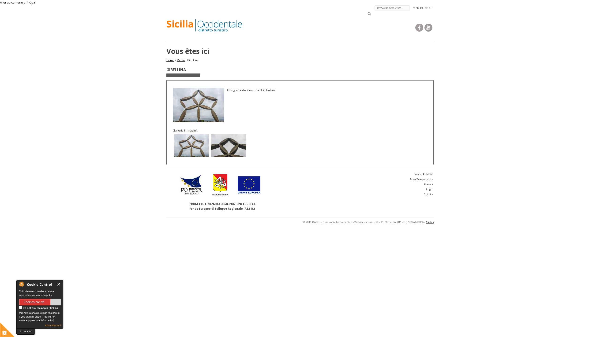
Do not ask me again (35, 308)
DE (426, 8)
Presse (428, 184)
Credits (430, 222)
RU (430, 8)
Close (58, 284)
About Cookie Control (21, 284)
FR (421, 8)
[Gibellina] (191, 145)
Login (429, 189)
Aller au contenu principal (18, 2)
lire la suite (26, 331)
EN (417, 8)
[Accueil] (207, 26)
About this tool (53, 325)
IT (414, 8)
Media (181, 60)
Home (170, 60)
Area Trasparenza (421, 179)
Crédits (428, 194)
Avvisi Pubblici (424, 174)
